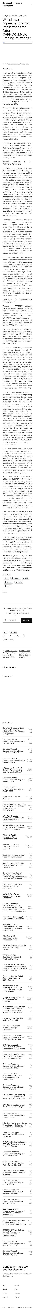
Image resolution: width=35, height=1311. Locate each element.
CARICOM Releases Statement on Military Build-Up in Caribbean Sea (13, 818)
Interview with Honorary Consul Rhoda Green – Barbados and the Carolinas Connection (15, 1125)
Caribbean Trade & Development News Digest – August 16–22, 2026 (14, 1243)
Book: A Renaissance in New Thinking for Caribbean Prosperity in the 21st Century (14, 1222)
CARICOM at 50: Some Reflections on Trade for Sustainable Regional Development (12, 1076)
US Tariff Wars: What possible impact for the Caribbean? (12, 896)
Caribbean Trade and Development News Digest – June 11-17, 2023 (14, 1115)
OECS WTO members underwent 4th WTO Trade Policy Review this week (13, 1163)
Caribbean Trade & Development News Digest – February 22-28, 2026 (14, 751)
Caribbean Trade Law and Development (12, 4)
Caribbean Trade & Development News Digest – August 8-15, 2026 (14, 1253)
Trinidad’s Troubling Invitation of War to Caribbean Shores (10, 837)
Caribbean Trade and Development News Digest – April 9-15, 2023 (14, 1201)
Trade (27, 64)
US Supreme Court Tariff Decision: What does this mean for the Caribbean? (12, 770)
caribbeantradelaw (14, 64)
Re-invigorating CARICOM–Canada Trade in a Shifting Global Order (13, 865)
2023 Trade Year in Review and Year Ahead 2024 (13, 1019)
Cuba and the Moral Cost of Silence (12, 798)
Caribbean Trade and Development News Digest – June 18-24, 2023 (14, 1087)
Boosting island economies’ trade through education (13, 856)
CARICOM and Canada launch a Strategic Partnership (11, 1028)
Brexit (23, 64)
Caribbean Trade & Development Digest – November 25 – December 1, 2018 (10, 654)
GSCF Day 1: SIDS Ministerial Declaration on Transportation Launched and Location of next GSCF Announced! (15, 967)
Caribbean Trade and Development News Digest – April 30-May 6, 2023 (14, 1153)
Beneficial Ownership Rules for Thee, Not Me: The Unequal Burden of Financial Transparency (13, 731)
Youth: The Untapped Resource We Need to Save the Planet (13, 1134)
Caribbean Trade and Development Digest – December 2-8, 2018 (25, 654)
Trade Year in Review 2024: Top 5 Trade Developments (13, 918)
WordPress (29, 1307)
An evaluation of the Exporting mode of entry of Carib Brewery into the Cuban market (12, 988)
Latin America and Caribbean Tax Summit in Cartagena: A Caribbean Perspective (14, 1056)
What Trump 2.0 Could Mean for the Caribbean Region (10, 938)
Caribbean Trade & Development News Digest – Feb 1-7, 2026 (14, 789)
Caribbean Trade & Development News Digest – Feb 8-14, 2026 (14, 779)
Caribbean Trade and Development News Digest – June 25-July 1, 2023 (14, 1066)
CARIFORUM (13, 632)
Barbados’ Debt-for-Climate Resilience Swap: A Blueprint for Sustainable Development (13, 927)
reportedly (23, 155)
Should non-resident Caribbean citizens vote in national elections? (13, 1192)
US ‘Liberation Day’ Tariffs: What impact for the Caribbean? (13, 886)
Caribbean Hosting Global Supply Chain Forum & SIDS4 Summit (13, 978)
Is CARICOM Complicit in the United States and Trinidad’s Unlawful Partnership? (14, 827)
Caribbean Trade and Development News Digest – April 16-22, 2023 (14, 1182)
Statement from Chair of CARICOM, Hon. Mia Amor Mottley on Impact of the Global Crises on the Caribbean (15, 876)
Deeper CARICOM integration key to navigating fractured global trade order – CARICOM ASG (14, 807)
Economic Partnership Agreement (14, 636)
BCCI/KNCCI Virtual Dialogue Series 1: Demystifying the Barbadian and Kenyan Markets (14, 1233)
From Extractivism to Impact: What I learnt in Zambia (11, 846)
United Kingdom (8, 639)
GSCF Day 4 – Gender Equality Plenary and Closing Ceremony (14, 947)
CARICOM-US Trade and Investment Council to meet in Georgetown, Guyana (13, 1037)
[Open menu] (31, 4)
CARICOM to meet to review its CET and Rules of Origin (13, 1106)
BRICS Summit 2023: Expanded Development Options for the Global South (14, 1047)
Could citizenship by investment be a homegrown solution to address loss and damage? (14, 1212)
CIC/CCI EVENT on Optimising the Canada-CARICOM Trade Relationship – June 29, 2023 (14, 1096)
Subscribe (26, 620)
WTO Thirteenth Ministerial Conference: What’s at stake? (13, 999)
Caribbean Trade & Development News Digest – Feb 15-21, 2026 (14, 760)
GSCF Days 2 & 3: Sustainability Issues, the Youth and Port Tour (12, 957)
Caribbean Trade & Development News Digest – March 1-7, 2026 (14, 741)
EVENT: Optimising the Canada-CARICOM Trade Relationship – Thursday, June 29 (15, 1144)
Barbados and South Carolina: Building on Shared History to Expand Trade (14, 1172)
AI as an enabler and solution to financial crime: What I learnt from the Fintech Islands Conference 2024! (14, 1009)
